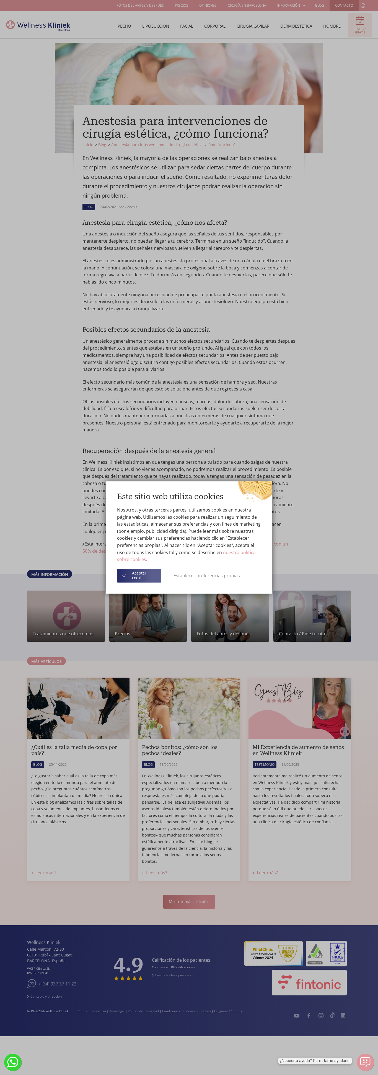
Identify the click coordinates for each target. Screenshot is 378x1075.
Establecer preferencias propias (207, 576)
